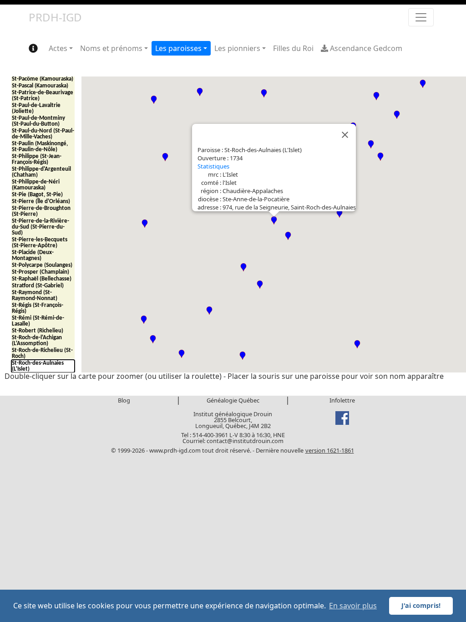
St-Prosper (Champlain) (40, 272)
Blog (124, 400)
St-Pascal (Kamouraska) (40, 86)
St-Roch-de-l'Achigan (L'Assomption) (37, 341)
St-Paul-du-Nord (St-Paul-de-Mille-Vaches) (43, 134)
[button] (165, 157)
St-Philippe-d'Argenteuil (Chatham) (41, 172)
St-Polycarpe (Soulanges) (42, 265)
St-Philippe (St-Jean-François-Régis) (36, 159)
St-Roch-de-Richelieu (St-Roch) (42, 353)
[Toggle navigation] (421, 17)
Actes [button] (58, 48)
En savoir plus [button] (353, 606)
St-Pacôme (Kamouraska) (42, 79)
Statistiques (213, 166)
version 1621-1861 (329, 450)
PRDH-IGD (55, 17)
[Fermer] (345, 135)
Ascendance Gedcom (365, 48)
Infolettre (342, 400)
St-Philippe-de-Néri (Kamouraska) (36, 185)
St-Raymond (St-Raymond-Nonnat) (34, 295)
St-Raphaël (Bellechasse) (41, 279)
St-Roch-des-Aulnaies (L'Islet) (38, 366)
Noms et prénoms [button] (111, 48)
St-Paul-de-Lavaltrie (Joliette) (36, 108)
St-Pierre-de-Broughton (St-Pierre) (41, 211)
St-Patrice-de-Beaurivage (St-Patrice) (42, 96)
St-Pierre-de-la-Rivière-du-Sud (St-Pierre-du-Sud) (40, 227)
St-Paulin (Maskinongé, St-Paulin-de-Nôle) (40, 147)
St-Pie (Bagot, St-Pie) (37, 195)
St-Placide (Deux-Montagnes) (33, 255)
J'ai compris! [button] (421, 605)
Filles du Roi (293, 48)
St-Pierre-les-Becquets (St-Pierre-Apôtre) (39, 243)
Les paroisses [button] (178, 48)
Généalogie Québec (233, 400)
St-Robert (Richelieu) (37, 331)
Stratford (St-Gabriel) (38, 286)
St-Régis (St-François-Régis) (37, 308)
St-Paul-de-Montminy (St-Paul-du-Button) (38, 121)
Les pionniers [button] (237, 48)
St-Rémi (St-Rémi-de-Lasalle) (38, 321)
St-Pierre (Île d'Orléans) (41, 201)
